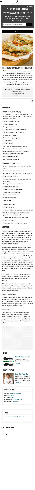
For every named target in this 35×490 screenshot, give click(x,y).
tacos (23, 417)
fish (17, 417)
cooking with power (15, 393)
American (12, 397)
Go (29, 24)
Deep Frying (18, 399)
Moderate (15, 401)
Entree (12, 395)
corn (20, 417)
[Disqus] (17, 459)
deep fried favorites (9, 417)
